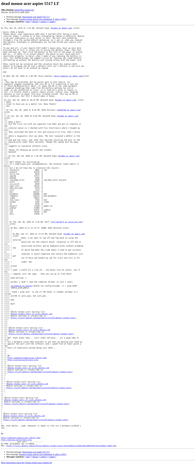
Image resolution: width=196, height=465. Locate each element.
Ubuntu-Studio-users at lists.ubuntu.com (31, 314)
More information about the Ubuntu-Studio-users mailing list (26, 463)
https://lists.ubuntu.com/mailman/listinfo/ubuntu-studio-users (43, 318)
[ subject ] (43, 22)
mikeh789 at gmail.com (24, 10)
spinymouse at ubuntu (21, 286)
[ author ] (52, 22)
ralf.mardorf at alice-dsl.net (66, 222)
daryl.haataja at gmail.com (68, 76)
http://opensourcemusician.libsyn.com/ (27, 358)
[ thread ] (35, 22)
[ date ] (28, 22)
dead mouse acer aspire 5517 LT (36, 17)
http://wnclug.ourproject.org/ (22, 360)
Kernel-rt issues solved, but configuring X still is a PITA (42, 19)
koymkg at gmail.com (61, 28)
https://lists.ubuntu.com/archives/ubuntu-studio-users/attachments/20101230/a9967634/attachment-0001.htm (61, 446)
